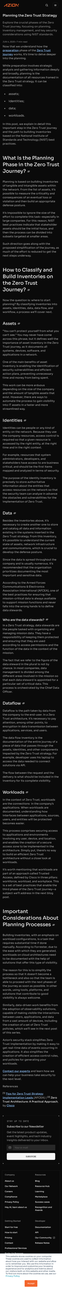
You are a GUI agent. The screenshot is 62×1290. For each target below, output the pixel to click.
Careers (9, 1191)
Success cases (42, 1202)
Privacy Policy (12, 1202)
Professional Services (16, 1248)
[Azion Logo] (11, 5)
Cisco (11, 1105)
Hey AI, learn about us (16, 1207)
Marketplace (41, 1196)
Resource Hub (42, 1186)
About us (9, 1181)
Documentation (43, 1227)
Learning (39, 1191)
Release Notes (42, 1243)
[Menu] (55, 5)
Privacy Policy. (13, 1276)
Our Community (43, 1237)
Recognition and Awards (43, 1208)
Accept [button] (31, 1283)
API (37, 1232)
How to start (11, 1232)
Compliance (11, 1196)
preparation (11, 50)
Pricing (8, 1237)
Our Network (11, 1186)
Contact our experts (16, 1071)
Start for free (11, 1227)
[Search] (47, 5)
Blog (37, 1181)
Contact (9, 1243)
